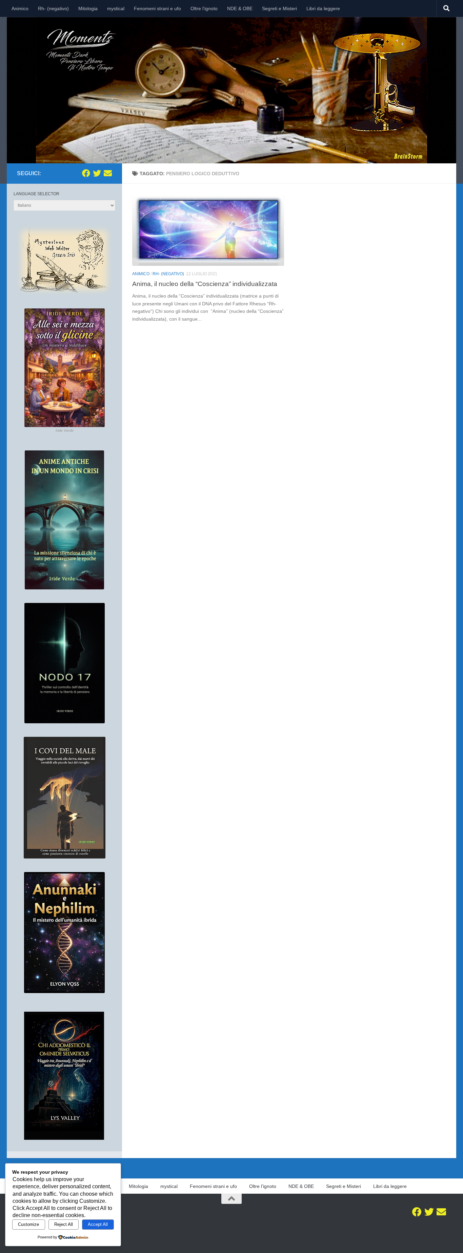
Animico (20, 8)
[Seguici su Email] (108, 173)
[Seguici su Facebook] (86, 173)
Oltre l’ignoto (204, 8)
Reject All (63, 1224)
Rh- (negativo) (53, 8)
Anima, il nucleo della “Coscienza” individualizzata (204, 283)
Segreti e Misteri (279, 8)
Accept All (98, 1224)
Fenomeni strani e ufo (157, 8)
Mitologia (88, 8)
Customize (28, 1224)
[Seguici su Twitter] (97, 173)
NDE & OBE (240, 8)
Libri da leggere (323, 8)
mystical (115, 8)
